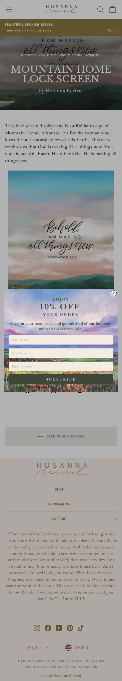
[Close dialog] (114, 293)
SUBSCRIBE (61, 379)
